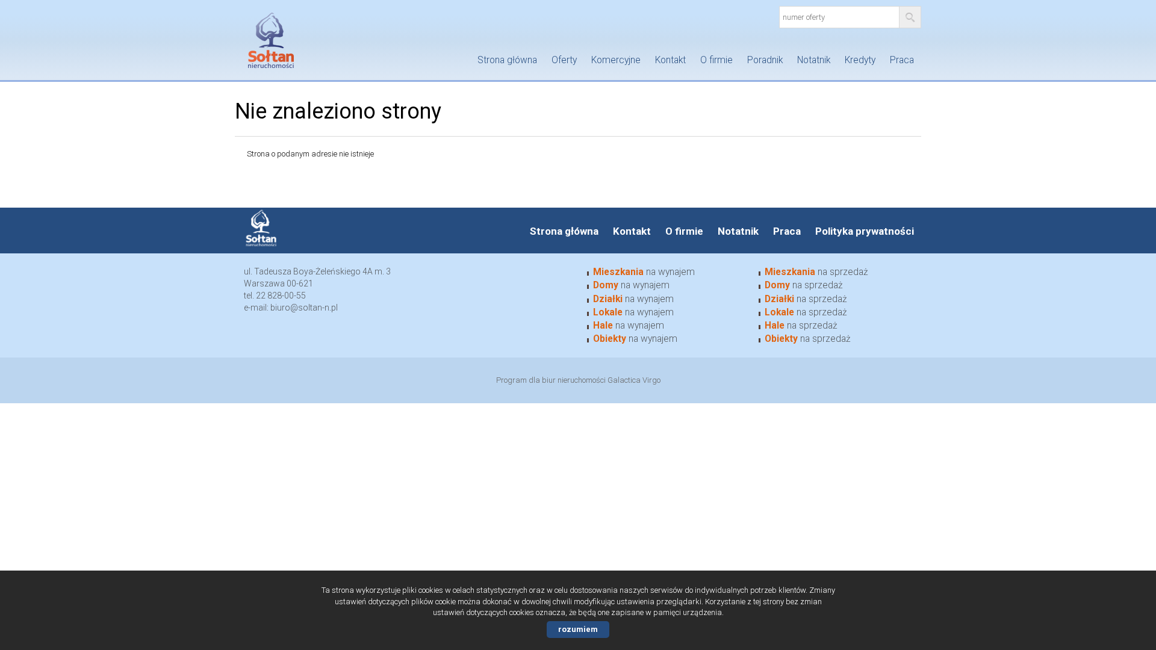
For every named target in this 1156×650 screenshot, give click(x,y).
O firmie (716, 60)
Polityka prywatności (864, 231)
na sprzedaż (816, 272)
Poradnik (765, 60)
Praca (902, 60)
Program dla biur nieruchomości (552, 380)
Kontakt (670, 60)
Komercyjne (616, 60)
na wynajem (644, 272)
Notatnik (813, 60)
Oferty (564, 60)
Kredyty (860, 60)
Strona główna (507, 60)
